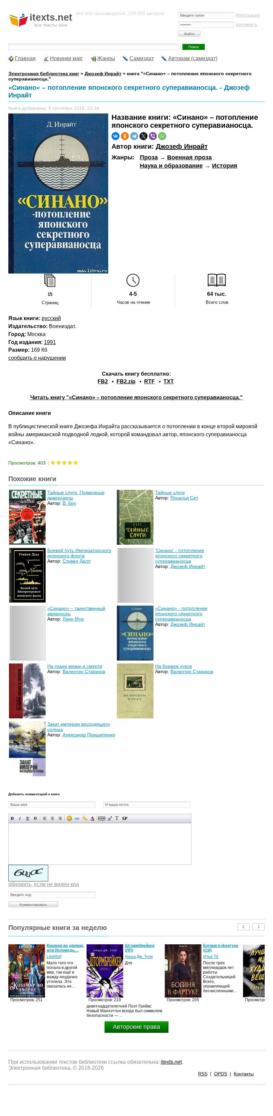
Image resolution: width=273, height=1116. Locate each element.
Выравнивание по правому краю (60, 818)
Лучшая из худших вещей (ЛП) (221, 948)
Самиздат (142, 58)
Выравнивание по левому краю (45, 818)
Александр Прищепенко (89, 734)
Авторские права (136, 1026)
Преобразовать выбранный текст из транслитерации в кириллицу (117, 818)
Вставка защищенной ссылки (85, 818)
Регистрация (248, 15)
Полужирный (12, 818)
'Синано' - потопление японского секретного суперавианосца (179, 556)
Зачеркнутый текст (35, 818)
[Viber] (153, 136)
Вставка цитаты (109, 818)
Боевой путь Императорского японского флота (79, 553)
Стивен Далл (77, 561)
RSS (202, 1073)
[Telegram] (134, 136)
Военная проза (189, 157)
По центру (52, 818)
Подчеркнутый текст (28, 818)
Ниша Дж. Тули (61, 956)
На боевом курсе (173, 666)
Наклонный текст (20, 818)
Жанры (106, 58)
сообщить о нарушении (37, 358)
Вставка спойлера (125, 818)
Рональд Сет (184, 497)
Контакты (244, 1073)
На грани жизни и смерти (74, 666)
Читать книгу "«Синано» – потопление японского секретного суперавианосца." (136, 397)
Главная (25, 58)
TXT (168, 381)
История (224, 165)
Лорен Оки (213, 956)
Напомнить (246, 24)
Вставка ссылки (77, 818)
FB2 (103, 381)
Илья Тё (132, 956)
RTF (149, 381)
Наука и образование (171, 165)
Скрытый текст (102, 818)
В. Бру (69, 503)
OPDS (220, 1073)
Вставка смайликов (69, 818)
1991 (50, 342)
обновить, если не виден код (43, 884)
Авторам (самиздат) (192, 58)
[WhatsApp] (162, 136)
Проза (149, 157)
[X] (143, 136)
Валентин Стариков (84, 671)
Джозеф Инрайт (182, 146)
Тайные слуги (170, 492)
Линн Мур (73, 619)
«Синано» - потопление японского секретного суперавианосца (181, 614)
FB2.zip (126, 381)
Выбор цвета (92, 818)
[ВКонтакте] (116, 136)
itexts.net (171, 1062)
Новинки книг (66, 58)
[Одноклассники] (125, 136)
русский (51, 318)
